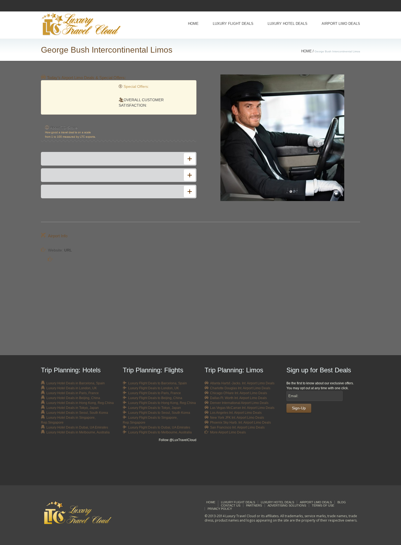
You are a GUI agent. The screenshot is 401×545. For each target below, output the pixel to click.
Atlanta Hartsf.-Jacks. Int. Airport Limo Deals (242, 383)
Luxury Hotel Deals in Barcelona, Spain (75, 383)
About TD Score (63, 127)
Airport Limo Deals (341, 24)
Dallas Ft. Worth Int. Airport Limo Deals (238, 398)
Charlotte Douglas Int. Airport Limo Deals (240, 388)
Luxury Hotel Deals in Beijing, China (73, 398)
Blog (341, 502)
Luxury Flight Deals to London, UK (153, 388)
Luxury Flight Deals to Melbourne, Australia (160, 432)
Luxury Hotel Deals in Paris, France (72, 393)
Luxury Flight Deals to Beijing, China (155, 398)
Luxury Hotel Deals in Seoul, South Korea (77, 413)
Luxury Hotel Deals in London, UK (71, 388)
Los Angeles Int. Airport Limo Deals (236, 413)
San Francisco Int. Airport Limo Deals (237, 427)
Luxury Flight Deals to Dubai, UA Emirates (159, 427)
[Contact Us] (323, 461)
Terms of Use (323, 505)
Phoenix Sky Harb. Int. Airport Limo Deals (240, 422)
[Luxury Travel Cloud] (82, 512)
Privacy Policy (220, 508)
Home (193, 24)
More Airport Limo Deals (228, 432)
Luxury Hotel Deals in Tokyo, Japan (72, 408)
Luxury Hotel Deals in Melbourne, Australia (78, 432)
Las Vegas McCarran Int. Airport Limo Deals (242, 408)
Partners (254, 505)
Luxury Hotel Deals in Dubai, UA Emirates (77, 427)
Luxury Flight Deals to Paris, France (154, 393)
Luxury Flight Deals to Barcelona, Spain (157, 383)
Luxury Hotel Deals (287, 24)
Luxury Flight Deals (233, 24)
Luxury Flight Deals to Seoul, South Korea (159, 413)
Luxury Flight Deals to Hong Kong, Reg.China (162, 403)
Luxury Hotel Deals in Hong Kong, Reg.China (80, 403)
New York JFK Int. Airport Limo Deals (237, 418)
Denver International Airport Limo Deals (239, 403)
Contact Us (230, 505)
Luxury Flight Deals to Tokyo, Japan (154, 408)
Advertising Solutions (287, 505)
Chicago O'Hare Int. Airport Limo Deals (238, 393)
